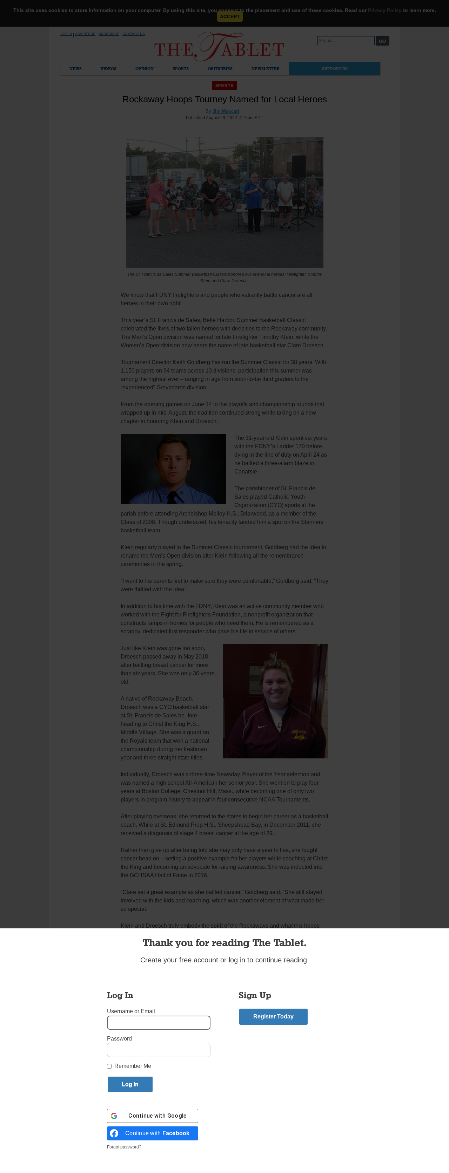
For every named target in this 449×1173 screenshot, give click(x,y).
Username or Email (131, 1011)
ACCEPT (230, 16)
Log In (66, 34)
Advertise (85, 34)
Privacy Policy (385, 10)
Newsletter (266, 68)
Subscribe (109, 34)
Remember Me (132, 1066)
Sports (181, 68)
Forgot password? (124, 1147)
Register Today (273, 1016)
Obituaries (220, 68)
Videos (108, 68)
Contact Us (133, 34)
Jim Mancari (226, 111)
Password (119, 1039)
